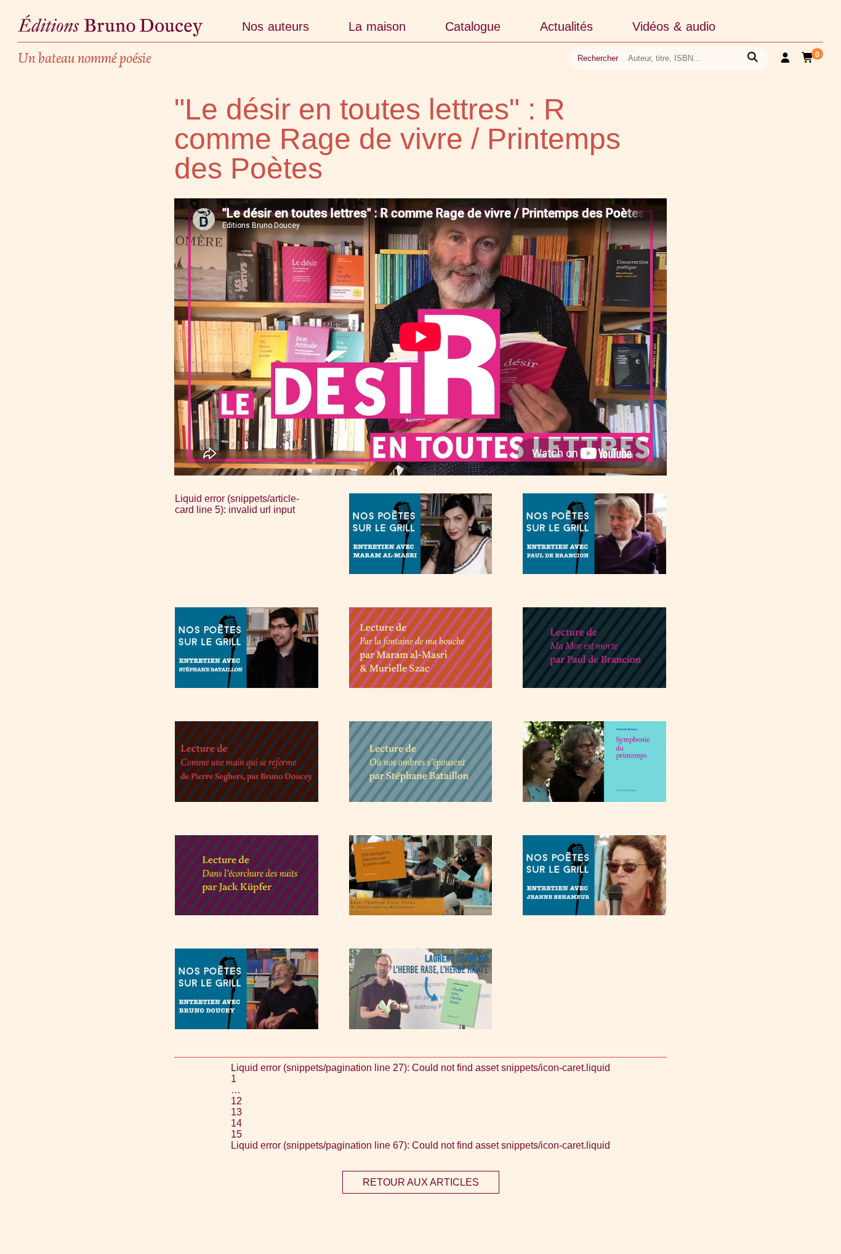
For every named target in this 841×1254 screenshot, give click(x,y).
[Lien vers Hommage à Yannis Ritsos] (594, 798)
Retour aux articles (421, 1182)
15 (236, 1134)
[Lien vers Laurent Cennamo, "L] (421, 1026)
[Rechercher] (752, 58)
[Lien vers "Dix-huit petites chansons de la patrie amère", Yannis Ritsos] (421, 912)
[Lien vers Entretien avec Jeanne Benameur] (594, 912)
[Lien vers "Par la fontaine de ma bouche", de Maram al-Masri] (421, 684)
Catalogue (473, 26)
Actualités (566, 26)
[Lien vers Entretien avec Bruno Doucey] (246, 1026)
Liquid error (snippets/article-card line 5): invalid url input (237, 504)
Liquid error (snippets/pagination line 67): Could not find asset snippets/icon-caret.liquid (420, 1145)
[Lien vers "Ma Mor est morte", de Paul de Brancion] (594, 684)
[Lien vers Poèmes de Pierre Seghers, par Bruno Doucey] (246, 798)
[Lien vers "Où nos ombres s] (421, 798)
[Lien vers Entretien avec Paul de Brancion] (594, 570)
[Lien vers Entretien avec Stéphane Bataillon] (246, 684)
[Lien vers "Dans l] (246, 912)
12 (236, 1101)
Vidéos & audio (673, 26)
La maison (377, 26)
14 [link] (236, 1123)
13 (236, 1112)
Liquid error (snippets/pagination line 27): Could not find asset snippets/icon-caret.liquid (420, 1067)
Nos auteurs (275, 26)
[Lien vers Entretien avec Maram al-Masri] (421, 570)
